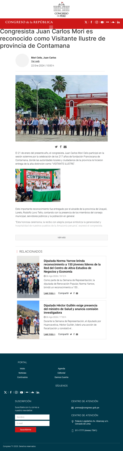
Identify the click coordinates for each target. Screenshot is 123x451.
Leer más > (49, 293)
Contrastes (22, 377)
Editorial (61, 373)
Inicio (22, 368)
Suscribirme (25, 429)
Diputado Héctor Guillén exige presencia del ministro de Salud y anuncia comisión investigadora (71, 309)
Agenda (61, 368)
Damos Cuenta (61, 377)
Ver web (35, 61)
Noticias (22, 373)
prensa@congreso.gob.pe (87, 407)
